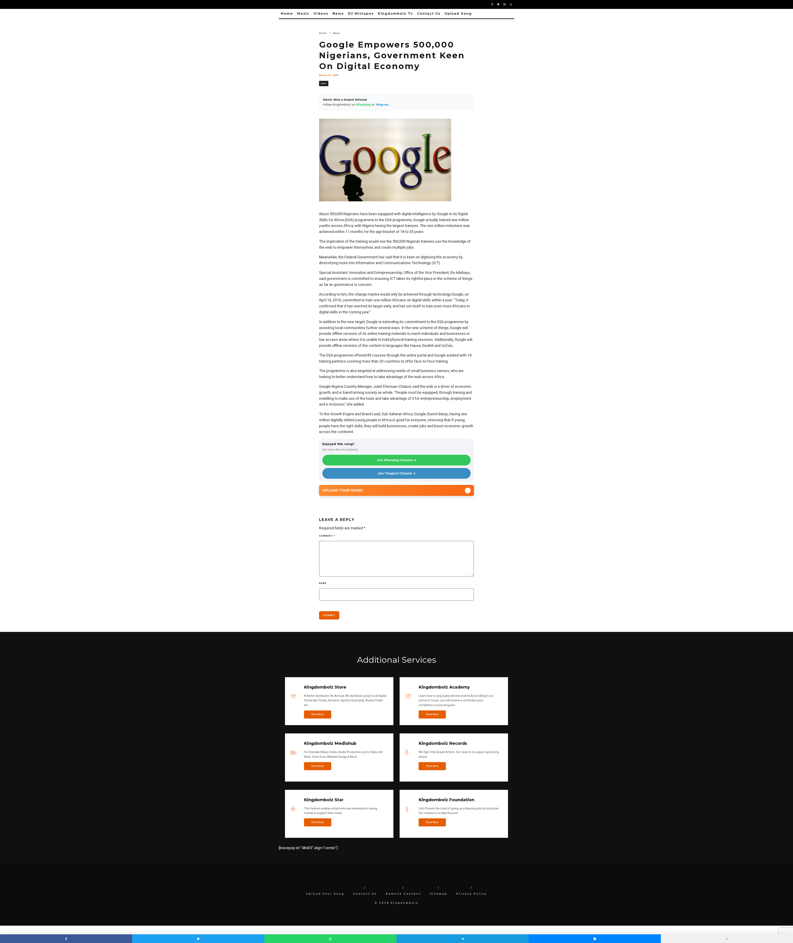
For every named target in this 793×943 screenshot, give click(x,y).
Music (303, 14)
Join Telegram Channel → (396, 473)
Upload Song (458, 14)
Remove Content (403, 893)
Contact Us (428, 14)
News (338, 14)
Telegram (382, 104)
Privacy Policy (471, 893)
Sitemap (438, 893)
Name (323, 583)
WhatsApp (364, 104)
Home (287, 14)
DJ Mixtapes (361, 14)
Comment (327, 536)
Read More (317, 714)
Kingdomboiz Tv (395, 14)
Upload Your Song (325, 893)
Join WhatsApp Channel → (396, 460)
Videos (320, 14)
